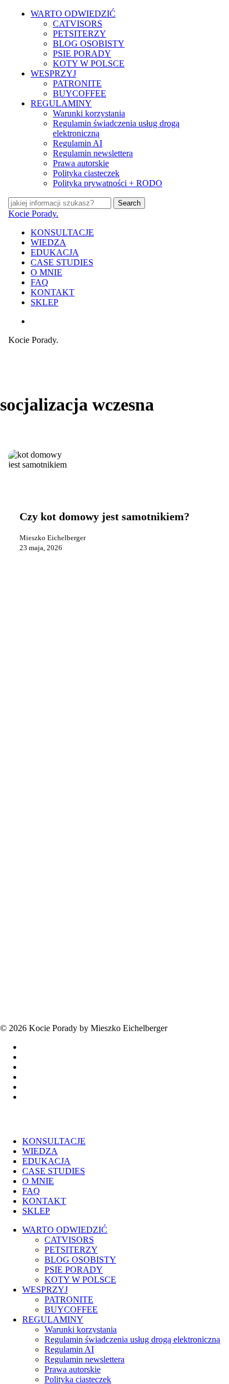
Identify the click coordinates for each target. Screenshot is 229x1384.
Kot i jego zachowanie (67, 494)
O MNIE (38, 1181)
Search (129, 203)
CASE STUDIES (53, 1171)
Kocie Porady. (33, 213)
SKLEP (36, 1211)
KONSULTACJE (54, 1141)
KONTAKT (44, 1201)
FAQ (31, 1191)
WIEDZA (40, 1151)
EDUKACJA (46, 1161)
